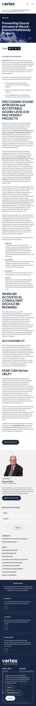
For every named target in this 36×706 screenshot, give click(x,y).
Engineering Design (9, 542)
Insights (8, 10)
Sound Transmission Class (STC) (16, 204)
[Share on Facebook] (13, 48)
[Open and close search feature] (27, 4)
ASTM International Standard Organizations (15, 202)
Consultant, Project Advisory (9, 483)
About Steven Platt (11, 498)
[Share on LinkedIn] (15, 48)
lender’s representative (12, 378)
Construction (7, 556)
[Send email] (19, 48)
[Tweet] (10, 48)
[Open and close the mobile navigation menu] (32, 4)
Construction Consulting (12, 562)
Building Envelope (9, 553)
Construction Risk (9, 572)
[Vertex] (8, 4)
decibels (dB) (25, 187)
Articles (5, 18)
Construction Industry (11, 566)
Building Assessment (10, 550)
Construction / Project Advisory (14, 539)
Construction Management (12, 569)
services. (20, 431)
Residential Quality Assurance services (17, 427)
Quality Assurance (9, 575)
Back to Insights (10, 442)
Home (3, 10)
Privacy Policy (12, 683)
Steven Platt (7, 481)
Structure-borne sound (18, 134)
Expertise (5, 671)
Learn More (6, 608)
